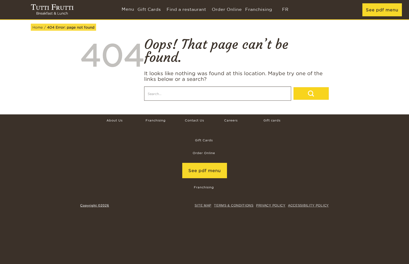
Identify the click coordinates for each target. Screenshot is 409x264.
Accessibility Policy (308, 205)
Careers (231, 120)
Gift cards (271, 120)
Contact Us (194, 120)
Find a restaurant (186, 10)
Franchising (258, 10)
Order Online (227, 10)
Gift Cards (149, 10)
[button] (127, 10)
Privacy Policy (270, 205)
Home (37, 27)
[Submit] (311, 93)
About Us (115, 120)
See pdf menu (382, 10)
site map (203, 205)
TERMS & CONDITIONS (233, 205)
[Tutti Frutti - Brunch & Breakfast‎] (52, 10)
